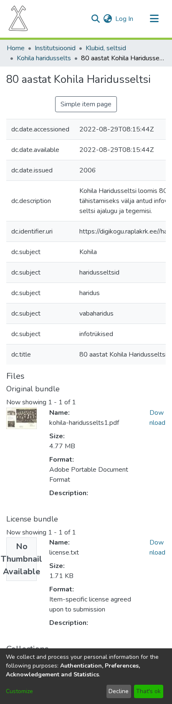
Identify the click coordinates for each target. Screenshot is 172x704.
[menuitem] (107, 19)
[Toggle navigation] (154, 19)
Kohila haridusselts (44, 58)
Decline (119, 691)
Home (16, 48)
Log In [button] (124, 18)
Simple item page (86, 104)
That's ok (148, 691)
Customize (19, 691)
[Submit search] (95, 19)
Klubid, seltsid (106, 48)
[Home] (18, 18)
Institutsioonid (55, 48)
